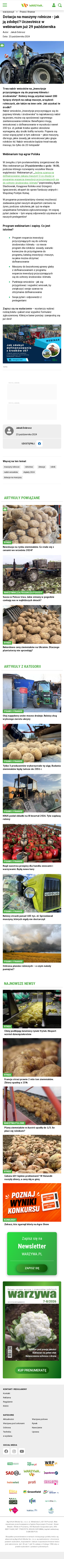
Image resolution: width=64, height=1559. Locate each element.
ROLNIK (53, 467)
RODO (6, 1406)
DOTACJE (42, 467)
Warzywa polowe (40, 1419)
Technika (7, 1432)
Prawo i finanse (27, 12)
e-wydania (7, 1436)
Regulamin (8, 1402)
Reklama (7, 1397)
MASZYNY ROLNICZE (11, 467)
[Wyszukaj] (60, 5)
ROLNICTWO (29, 467)
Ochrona (7, 1427)
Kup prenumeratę (32, 1370)
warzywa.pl (8, 12)
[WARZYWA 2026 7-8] (32, 1323)
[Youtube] (22, 1451)
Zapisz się (32, 1268)
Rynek (34, 1423)
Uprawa (35, 1432)
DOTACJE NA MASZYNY (13, 477)
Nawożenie (37, 1427)
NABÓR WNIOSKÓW (11, 472)
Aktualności (8, 1419)
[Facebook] (39, 443)
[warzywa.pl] (32, 5)
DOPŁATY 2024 (28, 472)
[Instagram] (14, 1451)
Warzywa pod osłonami (14, 1423)
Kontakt (6, 1393)
